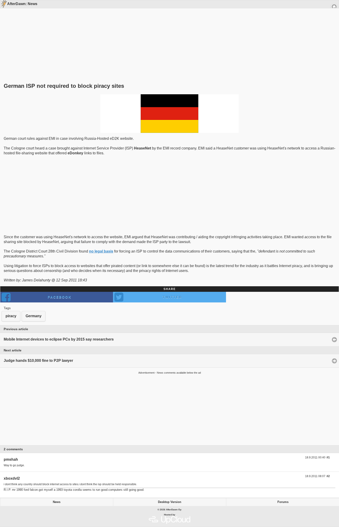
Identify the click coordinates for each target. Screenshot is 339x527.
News (56, 502)
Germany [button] (34, 316)
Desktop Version (169, 502)
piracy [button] (11, 316)
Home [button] (334, 6)
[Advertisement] (167, 37)
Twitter (172, 297)
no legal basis (101, 251)
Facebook (59, 297)
